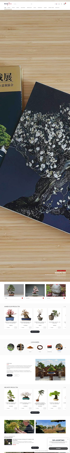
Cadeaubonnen (57, 0)
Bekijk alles (34, 447)
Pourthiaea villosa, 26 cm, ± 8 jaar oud (40, 322)
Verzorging (23, 7)
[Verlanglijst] (61, 4)
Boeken (45, 7)
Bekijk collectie (34, 331)
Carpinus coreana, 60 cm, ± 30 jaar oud (11, 403)
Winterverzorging (8, 9)
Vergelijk (8, 327)
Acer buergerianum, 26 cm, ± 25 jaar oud (25, 322)
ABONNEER (58, 448)
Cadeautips (57, 7)
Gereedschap (29, 7)
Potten (13, 7)
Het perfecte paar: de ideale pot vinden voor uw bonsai (23, 440)
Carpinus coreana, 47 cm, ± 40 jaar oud (54, 403)
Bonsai (9, 7)
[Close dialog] (68, 439)
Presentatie (40, 7)
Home (5, 7)
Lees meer (9, 375)
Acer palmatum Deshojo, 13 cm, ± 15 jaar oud (11, 322)
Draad (35, 7)
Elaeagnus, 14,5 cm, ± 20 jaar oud (54, 322)
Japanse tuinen (51, 7)
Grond (17, 7)
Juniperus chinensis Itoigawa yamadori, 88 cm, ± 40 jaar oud (40, 404)
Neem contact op (63, 0)
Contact (16, 375)
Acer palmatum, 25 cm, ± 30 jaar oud (25, 403)
